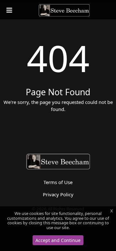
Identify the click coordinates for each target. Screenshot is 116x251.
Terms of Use (58, 182)
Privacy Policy (58, 194)
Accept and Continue (58, 240)
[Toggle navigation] (10, 10)
